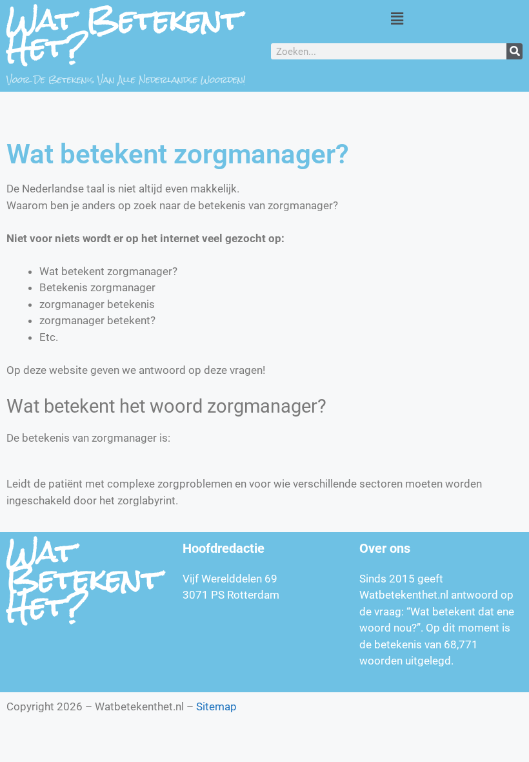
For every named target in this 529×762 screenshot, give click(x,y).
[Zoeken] (514, 51)
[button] (397, 18)
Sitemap (216, 706)
